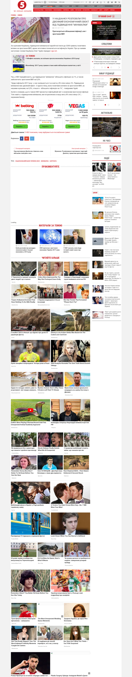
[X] (104, 2)
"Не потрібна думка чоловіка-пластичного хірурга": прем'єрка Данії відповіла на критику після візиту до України (113, 301)
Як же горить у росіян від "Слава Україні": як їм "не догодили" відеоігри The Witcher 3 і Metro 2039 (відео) (113, 276)
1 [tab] (102, 67)
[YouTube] (115, 2)
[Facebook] (86, 2)
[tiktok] (93, 2)
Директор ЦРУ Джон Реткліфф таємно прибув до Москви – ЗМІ (112, 241)
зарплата (53, 161)
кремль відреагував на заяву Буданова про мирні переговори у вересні (112, 229)
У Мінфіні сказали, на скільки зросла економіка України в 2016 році (52, 58)
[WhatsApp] (101, 2)
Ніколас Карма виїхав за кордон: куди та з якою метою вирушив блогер (112, 288)
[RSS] (119, 2)
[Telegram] (97, 2)
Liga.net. (54, 51)
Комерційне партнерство (97, 147)
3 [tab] (108, 67)
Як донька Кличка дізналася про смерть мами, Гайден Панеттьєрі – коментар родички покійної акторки (113, 216)
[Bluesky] (112, 2)
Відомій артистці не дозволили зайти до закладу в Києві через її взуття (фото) (113, 264)
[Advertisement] (50, 115)
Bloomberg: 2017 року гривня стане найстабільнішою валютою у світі (53, 65)
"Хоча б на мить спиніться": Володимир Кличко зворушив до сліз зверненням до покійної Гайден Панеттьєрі (113, 202)
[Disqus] (50, 196)
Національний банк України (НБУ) (27, 161)
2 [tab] (105, 67)
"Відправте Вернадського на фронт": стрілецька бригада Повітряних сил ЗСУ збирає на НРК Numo (99, 99)
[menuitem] (37, 6)
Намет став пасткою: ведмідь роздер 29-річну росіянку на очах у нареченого (113, 252)
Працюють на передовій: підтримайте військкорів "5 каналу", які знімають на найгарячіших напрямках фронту (100, 86)
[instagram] (90, 2)
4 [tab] (111, 67)
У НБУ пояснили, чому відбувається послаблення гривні (47, 132)
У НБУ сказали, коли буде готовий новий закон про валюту (72, 250)
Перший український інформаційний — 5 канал (22, 6)
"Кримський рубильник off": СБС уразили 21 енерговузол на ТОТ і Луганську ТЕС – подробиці (105, 59)
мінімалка (45, 161)
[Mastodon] (108, 2)
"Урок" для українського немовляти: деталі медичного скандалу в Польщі (113, 314)
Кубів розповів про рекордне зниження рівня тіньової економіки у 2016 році (25, 250)
